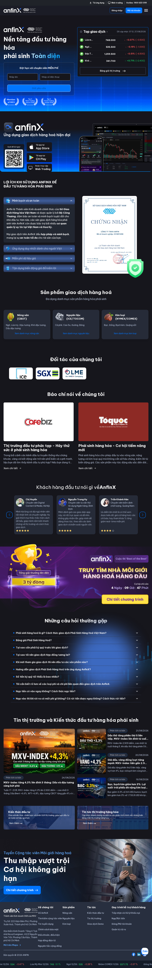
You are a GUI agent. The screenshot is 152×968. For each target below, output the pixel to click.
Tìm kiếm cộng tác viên (50, 918)
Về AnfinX (43, 913)
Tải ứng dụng (98, 3)
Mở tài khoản (133, 10)
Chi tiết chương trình (125, 599)
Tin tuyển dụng (45, 924)
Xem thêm (14, 823)
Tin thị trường (94, 918)
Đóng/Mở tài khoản (122, 924)
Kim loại (66, 924)
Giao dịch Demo (95, 924)
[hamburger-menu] (146, 10)
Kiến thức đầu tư (95, 913)
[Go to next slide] (142, 515)
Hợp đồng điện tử (47, 940)
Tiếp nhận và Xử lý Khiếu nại (126, 913)
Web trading (117, 3)
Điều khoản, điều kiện (49, 935)
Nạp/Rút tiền (118, 918)
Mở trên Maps (11, 945)
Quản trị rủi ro (119, 929)
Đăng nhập (117, 10)
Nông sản (67, 913)
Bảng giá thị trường (110, 70)
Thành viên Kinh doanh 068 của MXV (20, 916)
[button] (76, 633)
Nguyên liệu (68, 918)
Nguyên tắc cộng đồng (50, 946)
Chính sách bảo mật (48, 929)
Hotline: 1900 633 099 (136, 3)
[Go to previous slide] (9, 515)
